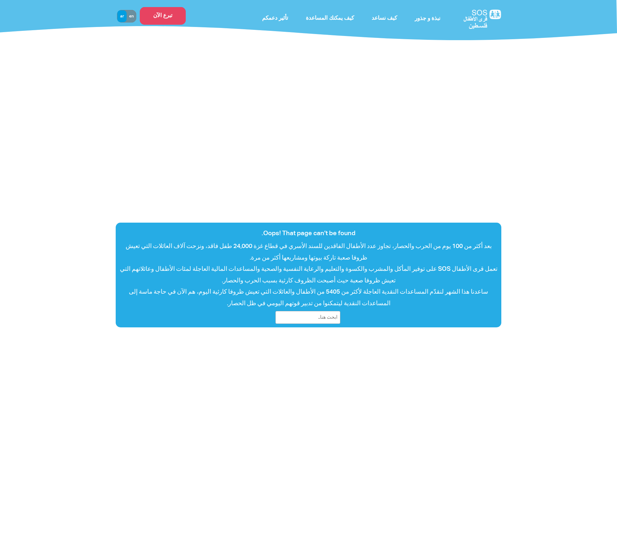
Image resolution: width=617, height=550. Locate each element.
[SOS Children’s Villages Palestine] (472, 18)
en (131, 16)
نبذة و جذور (428, 18)
